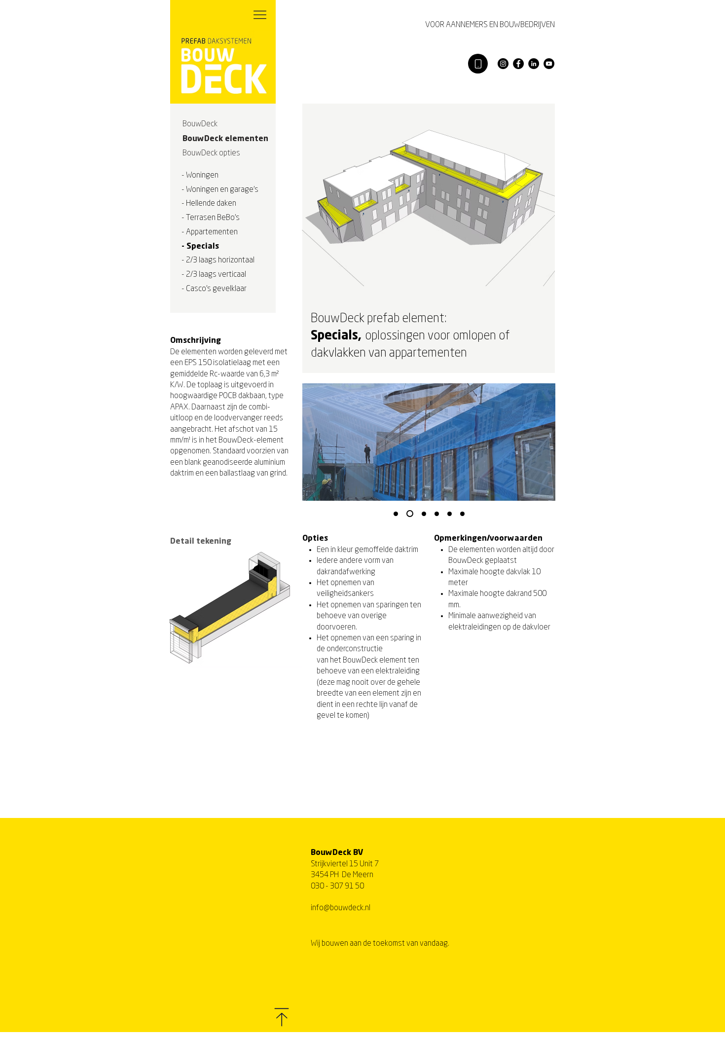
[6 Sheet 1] (409, 513)
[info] (478, 64)
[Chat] (260, 15)
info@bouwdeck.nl (340, 908)
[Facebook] (518, 63)
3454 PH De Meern (342, 875)
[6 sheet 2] (424, 514)
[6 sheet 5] (462, 514)
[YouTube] (549, 63)
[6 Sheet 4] (449, 514)
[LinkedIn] (533, 63)
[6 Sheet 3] (437, 514)
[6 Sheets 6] (396, 514)
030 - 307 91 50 (337, 886)
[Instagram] (503, 63)
